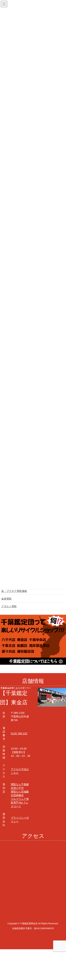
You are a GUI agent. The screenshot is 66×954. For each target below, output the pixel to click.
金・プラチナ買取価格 (14, 591)
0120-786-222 (19, 733)
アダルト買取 (9, 606)
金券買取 (6, 598)
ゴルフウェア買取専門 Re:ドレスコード (20, 802)
